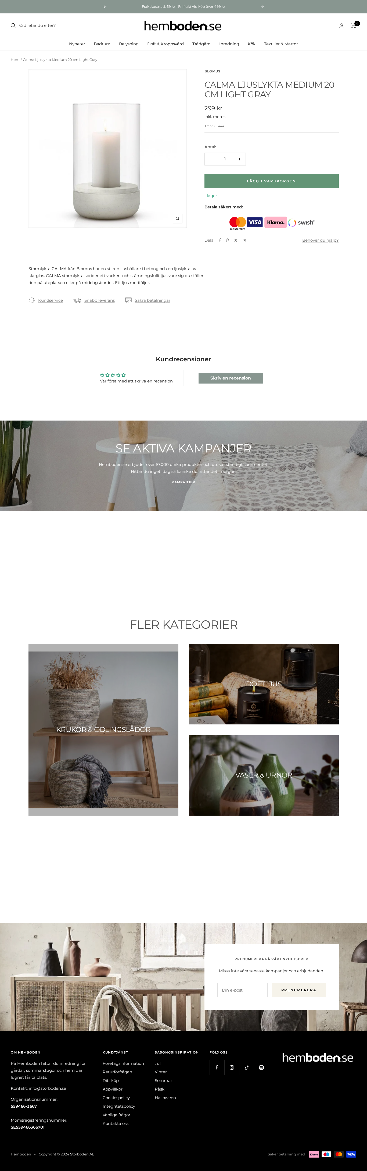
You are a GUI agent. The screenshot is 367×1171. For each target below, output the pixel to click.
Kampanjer (183, 482)
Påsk (159, 1089)
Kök (252, 43)
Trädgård (201, 43)
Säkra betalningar (152, 300)
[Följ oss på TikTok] (246, 1067)
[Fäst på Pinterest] (227, 240)
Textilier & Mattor (281, 43)
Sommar (163, 1080)
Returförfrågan (117, 1071)
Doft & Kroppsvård (165, 43)
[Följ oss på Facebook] (217, 1067)
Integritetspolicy (119, 1106)
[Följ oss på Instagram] (231, 1067)
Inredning (229, 43)
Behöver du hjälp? (320, 240)
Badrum (102, 43)
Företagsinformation (123, 1063)
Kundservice (50, 300)
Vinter (161, 1071)
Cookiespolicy (116, 1097)
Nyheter (77, 43)
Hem (15, 59)
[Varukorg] (353, 25)
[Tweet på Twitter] (235, 240)
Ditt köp (111, 1080)
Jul (158, 1063)
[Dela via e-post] (244, 240)
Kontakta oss (115, 1123)
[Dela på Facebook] (220, 240)
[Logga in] (341, 25)
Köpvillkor (113, 1089)
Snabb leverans (99, 300)
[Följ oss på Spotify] (261, 1067)
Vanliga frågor (116, 1114)
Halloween (165, 1097)
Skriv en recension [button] (230, 378)
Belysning (129, 43)
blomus (212, 71)
